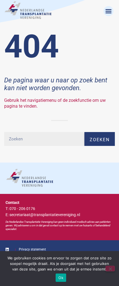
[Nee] (110, 268)
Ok (60, 277)
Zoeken (100, 139)
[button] (108, 11)
